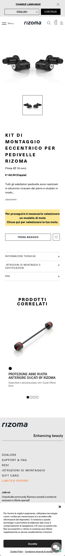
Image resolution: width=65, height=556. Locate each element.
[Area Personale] (61, 23)
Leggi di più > (11, 199)
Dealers (9, 454)
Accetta (32, 543)
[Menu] (4, 23)
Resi (5, 465)
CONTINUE (50, 11)
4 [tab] (37, 397)
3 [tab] (34, 397)
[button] (60, 506)
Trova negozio (28, 237)
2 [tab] (31, 397)
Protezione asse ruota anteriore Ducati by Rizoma (31, 376)
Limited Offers (15, 480)
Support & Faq (14, 460)
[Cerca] (49, 23)
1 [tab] (28, 397)
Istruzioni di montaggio (23, 470)
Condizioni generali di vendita (39, 551)
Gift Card (10, 475)
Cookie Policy (16, 551)
